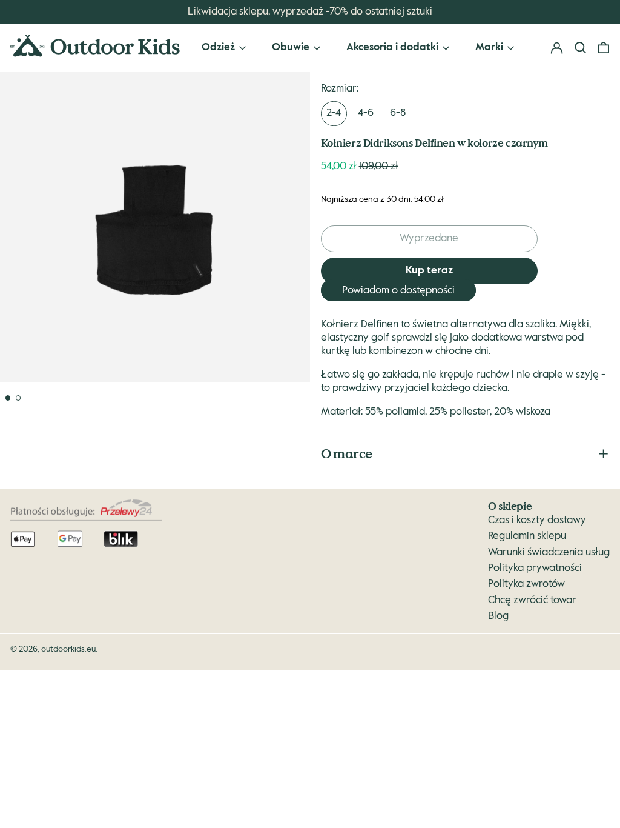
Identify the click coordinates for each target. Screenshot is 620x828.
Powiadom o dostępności (398, 290)
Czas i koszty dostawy (537, 520)
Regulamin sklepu (527, 536)
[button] (603, 48)
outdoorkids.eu (68, 649)
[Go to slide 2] (18, 398)
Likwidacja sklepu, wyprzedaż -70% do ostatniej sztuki (310, 12)
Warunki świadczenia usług (549, 552)
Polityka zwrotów (526, 584)
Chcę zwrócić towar (532, 600)
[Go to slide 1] (8, 398)
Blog (498, 616)
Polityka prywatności (535, 568)
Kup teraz (429, 270)
